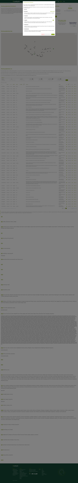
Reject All (43, 34)
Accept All (53, 34)
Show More (25, 9)
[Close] (54, 2)
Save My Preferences (48, 34)
